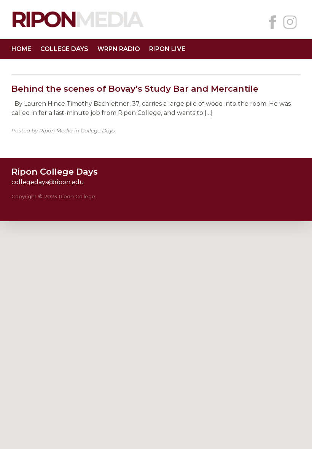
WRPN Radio (118, 49)
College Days (64, 49)
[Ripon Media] (78, 28)
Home (21, 49)
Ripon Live (167, 49)
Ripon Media (56, 130)
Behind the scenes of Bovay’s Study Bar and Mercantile (134, 88)
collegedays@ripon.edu (47, 182)
